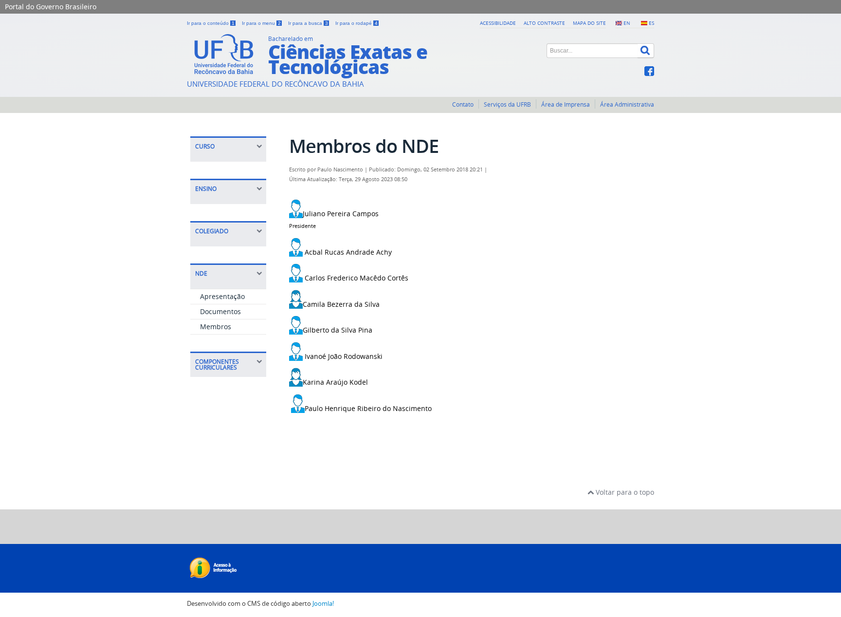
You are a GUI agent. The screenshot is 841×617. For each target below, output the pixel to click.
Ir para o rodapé (356, 23)
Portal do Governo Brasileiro (50, 6)
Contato (463, 104)
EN (626, 22)
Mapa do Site (589, 22)
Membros (215, 326)
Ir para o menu (261, 23)
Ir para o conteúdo (211, 23)
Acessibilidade (498, 22)
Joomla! (323, 603)
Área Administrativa (627, 104)
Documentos (220, 311)
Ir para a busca (308, 23)
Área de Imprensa (565, 104)
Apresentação (222, 296)
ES (651, 22)
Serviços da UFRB (507, 104)
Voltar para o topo (624, 492)
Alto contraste (544, 22)
